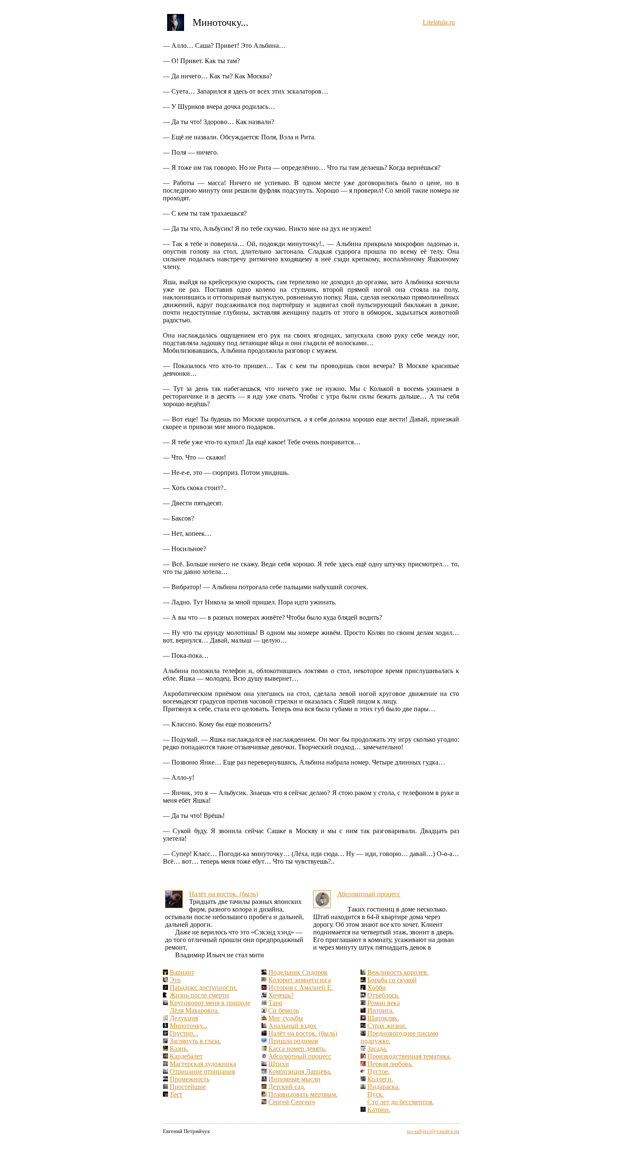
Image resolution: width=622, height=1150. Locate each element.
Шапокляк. (383, 1018)
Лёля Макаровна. (194, 1010)
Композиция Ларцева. (300, 1071)
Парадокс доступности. (203, 987)
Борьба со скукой (392, 980)
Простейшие (188, 1086)
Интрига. (380, 1010)
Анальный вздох (292, 1025)
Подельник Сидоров (298, 972)
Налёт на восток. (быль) (223, 894)
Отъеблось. (383, 995)
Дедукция (184, 1018)
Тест (176, 1094)
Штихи (278, 1063)
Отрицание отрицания (202, 1071)
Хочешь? (281, 995)
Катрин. (379, 1109)
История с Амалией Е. (300, 987)
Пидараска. (383, 1086)
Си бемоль (283, 1010)
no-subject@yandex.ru (433, 1131)
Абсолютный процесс (368, 894)
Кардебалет (186, 1056)
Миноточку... (188, 1025)
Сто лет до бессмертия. (400, 1102)
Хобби (376, 987)
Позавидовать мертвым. (303, 1094)
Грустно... (184, 1033)
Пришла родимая (293, 1041)
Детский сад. (286, 1086)
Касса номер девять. (297, 1048)
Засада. (377, 1048)
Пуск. (375, 1094)
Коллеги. (380, 1079)
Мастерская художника (203, 1063)
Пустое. (378, 1071)
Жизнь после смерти (199, 995)
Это (175, 980)
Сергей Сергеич (291, 1102)
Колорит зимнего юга (299, 980)
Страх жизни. (387, 1025)
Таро (275, 1002)
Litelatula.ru (439, 22)
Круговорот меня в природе (210, 1002)
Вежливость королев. (398, 972)
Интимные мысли (294, 1079)
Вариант (182, 972)
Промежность (189, 1079)
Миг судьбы (285, 1018)
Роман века (383, 1002)
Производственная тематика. (409, 1056)
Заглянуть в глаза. (195, 1041)
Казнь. (179, 1048)
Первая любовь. (390, 1063)
